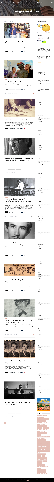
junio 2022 (39, 203)
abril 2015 (39, 388)
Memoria (39, 452)
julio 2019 (39, 278)
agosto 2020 (40, 250)
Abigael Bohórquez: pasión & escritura (17, 120)
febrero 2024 (40, 160)
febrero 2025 (40, 134)
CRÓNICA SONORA (26, 2)
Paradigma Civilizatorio (42, 459)
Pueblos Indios (40, 466)
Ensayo (39, 422)
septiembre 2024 (40, 145)
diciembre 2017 (40, 319)
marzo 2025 (40, 132)
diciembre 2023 (40, 164)
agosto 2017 (40, 328)
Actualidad (13, 2)
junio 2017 (39, 332)
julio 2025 (39, 123)
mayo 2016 (39, 360)
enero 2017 (39, 343)
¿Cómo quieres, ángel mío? (13, 81)
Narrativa (34, 2)
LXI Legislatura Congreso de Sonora (42, 450)
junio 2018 (39, 306)
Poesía (45, 461)
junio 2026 (39, 100)
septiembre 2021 (40, 222)
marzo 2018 (40, 313)
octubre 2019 (40, 272)
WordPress (27, 480)
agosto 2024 (40, 147)
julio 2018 (39, 304)
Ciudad (42, 417)
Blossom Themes (41, 479)
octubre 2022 (40, 194)
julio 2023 (39, 175)
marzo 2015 (40, 390)
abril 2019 (39, 285)
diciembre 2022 (40, 190)
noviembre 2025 (40, 115)
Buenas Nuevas (43, 415)
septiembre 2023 (40, 171)
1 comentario (16, 416)
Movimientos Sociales (41, 454)
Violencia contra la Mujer (42, 473)
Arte (38, 415)
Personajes (40, 461)
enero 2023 (40, 188)
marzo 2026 (40, 106)
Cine (38, 417)
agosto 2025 (40, 121)
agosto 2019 (40, 276)
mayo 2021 (39, 231)
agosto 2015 (40, 379)
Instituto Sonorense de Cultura (43, 436)
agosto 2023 (40, 173)
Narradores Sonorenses (42, 457)
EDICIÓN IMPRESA (40, 2)
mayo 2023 (39, 179)
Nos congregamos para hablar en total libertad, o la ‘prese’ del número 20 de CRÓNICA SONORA (44, 84)
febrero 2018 (40, 315)
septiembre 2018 (40, 300)
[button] (39, 39)
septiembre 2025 (40, 119)
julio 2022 (39, 201)
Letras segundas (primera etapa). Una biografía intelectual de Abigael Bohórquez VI (18, 245)
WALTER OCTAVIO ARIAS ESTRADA (43, 88)
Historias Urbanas (41, 431)
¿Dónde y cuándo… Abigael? (14, 42)
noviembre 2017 (40, 321)
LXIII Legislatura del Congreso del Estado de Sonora (43, 444)
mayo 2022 (39, 205)
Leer (32, 93)
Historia (45, 429)
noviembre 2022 (40, 192)
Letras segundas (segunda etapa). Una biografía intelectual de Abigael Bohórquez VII (18, 201)
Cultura (18, 2)
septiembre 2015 (40, 377)
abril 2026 (39, 104)
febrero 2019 (40, 289)
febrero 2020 (40, 263)
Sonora (39, 468)
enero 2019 (39, 291)
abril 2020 (39, 259)
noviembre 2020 (40, 244)
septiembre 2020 (40, 248)
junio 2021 (39, 229)
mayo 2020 (39, 257)
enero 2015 (39, 392)
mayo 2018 (39, 308)
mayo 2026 (39, 102)
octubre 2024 (40, 143)
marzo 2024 (40, 158)
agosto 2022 (40, 199)
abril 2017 (39, 336)
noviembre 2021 (40, 218)
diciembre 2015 (40, 371)
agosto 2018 (40, 302)
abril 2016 (39, 362)
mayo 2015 (39, 386)
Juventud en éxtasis (41, 438)
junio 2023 (39, 177)
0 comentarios (17, 55)
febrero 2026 (40, 108)
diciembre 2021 (40, 216)
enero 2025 (40, 136)
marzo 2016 (40, 364)
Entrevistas (44, 422)
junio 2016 (39, 358)
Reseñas (46, 466)
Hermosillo (40, 429)
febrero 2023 (40, 186)
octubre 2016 (40, 349)
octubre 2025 (40, 117)
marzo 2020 (40, 261)
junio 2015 (39, 384)
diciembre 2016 (40, 345)
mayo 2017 (39, 334)
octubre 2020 (40, 246)
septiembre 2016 (40, 351)
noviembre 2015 (40, 373)
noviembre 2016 (40, 347)
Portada (9, 2)
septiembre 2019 (40, 274)
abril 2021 (39, 233)
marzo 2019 (40, 287)
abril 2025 (39, 130)
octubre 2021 (40, 220)
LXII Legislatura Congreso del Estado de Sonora (43, 447)
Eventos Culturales (41, 424)
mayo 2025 (39, 128)
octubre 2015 (40, 375)
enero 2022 (40, 214)
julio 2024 (39, 149)
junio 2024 (39, 151)
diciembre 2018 (40, 293)
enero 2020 (40, 265)
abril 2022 (39, 207)
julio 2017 (39, 330)
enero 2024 (40, 162)
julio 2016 (39, 356)
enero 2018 (39, 317)
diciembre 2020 (40, 242)
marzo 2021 (40, 235)
